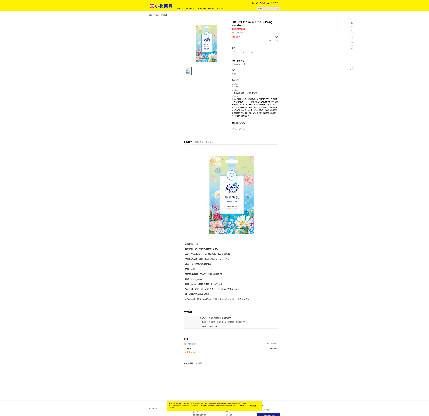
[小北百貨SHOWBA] (161, 5)
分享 (236, 129)
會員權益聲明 (228, 415)
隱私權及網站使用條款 (199, 415)
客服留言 (227, 412)
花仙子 (234, 74)
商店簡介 (195, 412)
